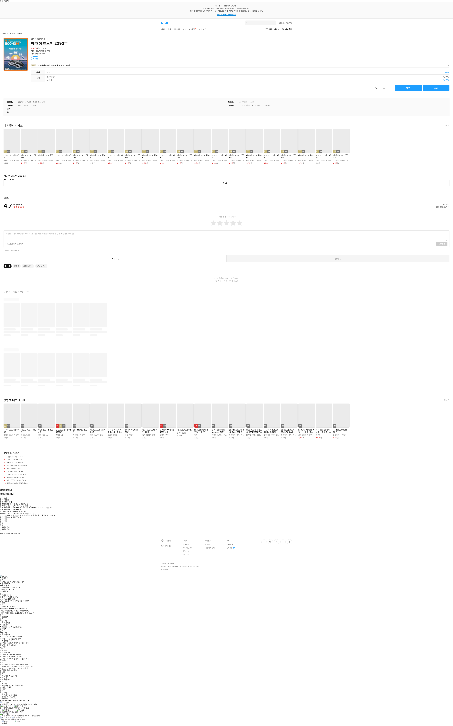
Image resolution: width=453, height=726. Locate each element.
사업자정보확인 (194, 566)
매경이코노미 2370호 (80, 156)
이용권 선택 (4, 625)
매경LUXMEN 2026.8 (97, 431)
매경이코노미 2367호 (132, 156)
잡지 (32, 39)
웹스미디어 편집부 (340, 435)
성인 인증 (3, 519)
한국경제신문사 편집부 (220, 435)
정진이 (196, 435)
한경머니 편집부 (79, 435)
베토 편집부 (129, 435)
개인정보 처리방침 (173, 566)
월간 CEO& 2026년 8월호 (149, 431)
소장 (436, 88)
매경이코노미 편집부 (38, 51)
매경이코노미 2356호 (323, 156)
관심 (36, 58)
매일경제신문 (36, 54)
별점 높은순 (28, 266)
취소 (1, 523)
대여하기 (3, 687)
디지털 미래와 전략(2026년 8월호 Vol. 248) (115, 431)
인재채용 (229, 548)
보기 (1, 678)
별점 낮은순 (41, 266)
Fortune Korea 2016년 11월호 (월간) (306, 431)
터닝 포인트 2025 (184, 430)
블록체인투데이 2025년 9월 (167, 431)
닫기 (5, 678)
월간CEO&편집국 (148, 435)
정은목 (318, 435)
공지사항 (168, 546)
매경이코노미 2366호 (149, 156)
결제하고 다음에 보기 (21, 643)
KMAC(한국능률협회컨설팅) (256, 435)
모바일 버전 (4, 723)
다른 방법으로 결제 (7, 589)
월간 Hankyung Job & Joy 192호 (236, 431)
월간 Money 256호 (80, 431)
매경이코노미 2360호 (253, 156)
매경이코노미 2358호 (288, 156)
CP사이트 (186, 551)
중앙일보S (59, 435)
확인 (1, 615)
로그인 (285, 23)
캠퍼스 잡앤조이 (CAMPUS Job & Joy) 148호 (288, 431)
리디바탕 (186, 554)
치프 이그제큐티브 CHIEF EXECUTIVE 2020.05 (254, 431)
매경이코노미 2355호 (340, 156)
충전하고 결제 (5, 645)
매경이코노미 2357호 (305, 156)
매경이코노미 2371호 (63, 156)
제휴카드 (186, 544)
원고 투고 (208, 544)
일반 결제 (13, 645)
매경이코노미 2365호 (167, 156)
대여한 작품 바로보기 (21, 601)
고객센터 (168, 541)
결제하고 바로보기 (6, 643)
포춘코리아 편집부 (305, 435)
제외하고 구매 (5, 527)
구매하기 (10, 687)
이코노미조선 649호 (28, 431)
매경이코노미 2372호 (45, 156)
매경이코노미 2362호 (219, 156)
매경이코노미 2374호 (11, 156)
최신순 (7, 266)
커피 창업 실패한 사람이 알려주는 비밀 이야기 (323, 431)
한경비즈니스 (43, 435)
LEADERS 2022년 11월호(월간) (202, 431)
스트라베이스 (112, 435)
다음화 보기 (4, 698)
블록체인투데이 (165, 435)
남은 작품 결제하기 (7, 601)
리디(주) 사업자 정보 (167, 563)
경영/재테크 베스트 (11, 453)
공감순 (17, 266)
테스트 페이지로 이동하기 (226, 15)
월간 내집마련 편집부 (271, 435)
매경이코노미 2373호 (28, 156)
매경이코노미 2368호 (115, 156)
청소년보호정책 (184, 566)
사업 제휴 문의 (210, 548)
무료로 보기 (4, 627)
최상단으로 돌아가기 (13, 533)
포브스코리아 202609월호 (63, 431)
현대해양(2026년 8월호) (132, 431)
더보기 (446, 125)
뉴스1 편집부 (181, 433)
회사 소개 (229, 544)
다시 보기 (12, 698)
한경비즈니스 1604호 (45, 431)
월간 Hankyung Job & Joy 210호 (219, 431)
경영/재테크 (40, 39)
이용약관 (163, 566)
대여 (408, 88)
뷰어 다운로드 (187, 548)
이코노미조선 (26, 435)
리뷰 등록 (441, 244)
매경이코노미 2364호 (184, 156)
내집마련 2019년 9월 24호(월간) (271, 431)
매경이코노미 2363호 (201, 156)
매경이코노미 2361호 (236, 156)
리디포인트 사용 (6, 641)
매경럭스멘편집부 (96, 435)
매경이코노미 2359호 (271, 156)
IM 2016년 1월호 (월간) (340, 431)
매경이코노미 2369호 (97, 156)
